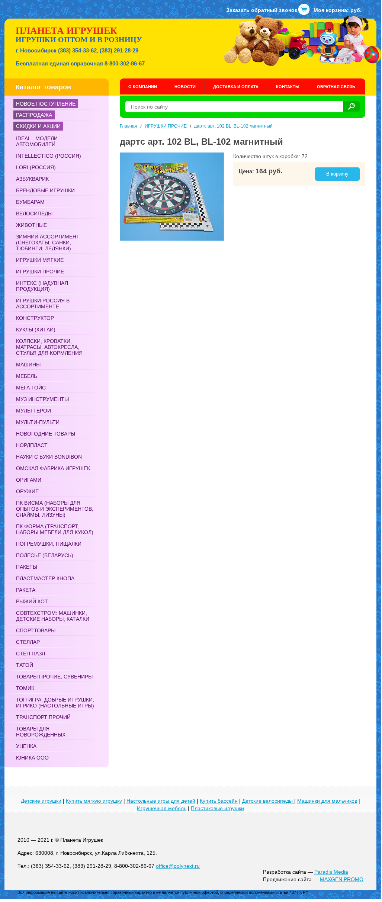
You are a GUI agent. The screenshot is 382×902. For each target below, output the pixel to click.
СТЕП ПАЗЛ (30, 654)
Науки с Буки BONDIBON (49, 457)
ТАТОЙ (24, 665)
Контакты (287, 86)
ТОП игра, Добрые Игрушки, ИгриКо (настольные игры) (55, 703)
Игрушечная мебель (161, 808)
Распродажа (34, 115)
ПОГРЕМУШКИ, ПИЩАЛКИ (48, 544)
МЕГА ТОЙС (31, 388)
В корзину (337, 174)
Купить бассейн (219, 801)
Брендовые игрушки (45, 190)
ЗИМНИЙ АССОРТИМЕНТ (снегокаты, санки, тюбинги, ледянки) (48, 242)
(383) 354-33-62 (77, 50)
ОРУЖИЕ (27, 491)
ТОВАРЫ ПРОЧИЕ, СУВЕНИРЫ (54, 677)
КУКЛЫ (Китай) (35, 330)
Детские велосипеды (268, 801)
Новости (185, 86)
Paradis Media (331, 872)
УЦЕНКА (26, 746)
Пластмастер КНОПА (45, 578)
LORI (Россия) (36, 167)
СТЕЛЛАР (28, 642)
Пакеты (26, 567)
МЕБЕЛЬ (26, 376)
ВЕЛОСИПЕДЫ (34, 213)
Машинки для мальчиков (327, 801)
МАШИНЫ (28, 364)
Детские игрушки (41, 801)
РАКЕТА (25, 590)
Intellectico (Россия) (48, 156)
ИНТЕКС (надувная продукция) (42, 286)
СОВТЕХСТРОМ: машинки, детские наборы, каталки (52, 616)
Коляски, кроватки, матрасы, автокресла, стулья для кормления (49, 347)
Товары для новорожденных (40, 732)
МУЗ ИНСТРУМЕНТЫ (42, 399)
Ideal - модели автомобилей (37, 141)
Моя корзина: (338, 10)
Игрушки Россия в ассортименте (43, 303)
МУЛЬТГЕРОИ (33, 411)
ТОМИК (25, 688)
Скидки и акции (38, 126)
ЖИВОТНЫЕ (31, 225)
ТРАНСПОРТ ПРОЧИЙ (43, 717)
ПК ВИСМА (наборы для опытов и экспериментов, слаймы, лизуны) (54, 509)
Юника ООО (32, 758)
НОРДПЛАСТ (32, 445)
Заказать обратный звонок (261, 10)
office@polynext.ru (178, 866)
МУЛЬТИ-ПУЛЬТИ (38, 422)
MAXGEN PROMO (341, 879)
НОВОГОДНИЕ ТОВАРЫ (45, 434)
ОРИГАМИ (28, 480)
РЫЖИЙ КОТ (32, 601)
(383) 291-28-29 (119, 50)
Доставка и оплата (236, 86)
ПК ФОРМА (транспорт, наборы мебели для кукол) (54, 529)
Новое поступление (46, 104)
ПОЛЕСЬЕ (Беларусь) (44, 555)
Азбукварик (32, 179)
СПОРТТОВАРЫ (35, 630)
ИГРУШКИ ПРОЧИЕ (40, 272)
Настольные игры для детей (160, 801)
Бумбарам (30, 202)
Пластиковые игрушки (217, 808)
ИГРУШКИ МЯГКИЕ (40, 260)
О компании (142, 86)
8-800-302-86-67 (125, 63)
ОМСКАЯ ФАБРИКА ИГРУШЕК (53, 468)
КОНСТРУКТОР (35, 318)
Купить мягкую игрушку (94, 801)
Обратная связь (336, 86)
